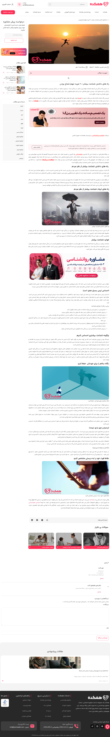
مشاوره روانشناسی (98, 135)
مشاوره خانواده (19, 145)
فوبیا (79, 98)
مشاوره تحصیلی (19, 141)
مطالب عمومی (19, 154)
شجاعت (91, 500)
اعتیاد (21, 106)
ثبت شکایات (48, 12)
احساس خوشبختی (35, 502)
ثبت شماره (14, 40)
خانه (108, 20)
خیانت (21, 111)
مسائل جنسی (20, 132)
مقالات (58, 12)
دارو (22, 115)
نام (108, 628)
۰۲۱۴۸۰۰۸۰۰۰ (28, 5)
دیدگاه (106, 604)
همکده (105, 12)
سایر (22, 119)
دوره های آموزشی (69, 12)
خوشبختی (79, 154)
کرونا (22, 128)
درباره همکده (37, 12)
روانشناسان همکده (85, 12)
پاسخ (102, 578)
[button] (31, 73)
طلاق (22, 124)
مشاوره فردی (20, 150)
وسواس (21, 158)
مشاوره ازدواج (19, 137)
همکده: (24, 3)
